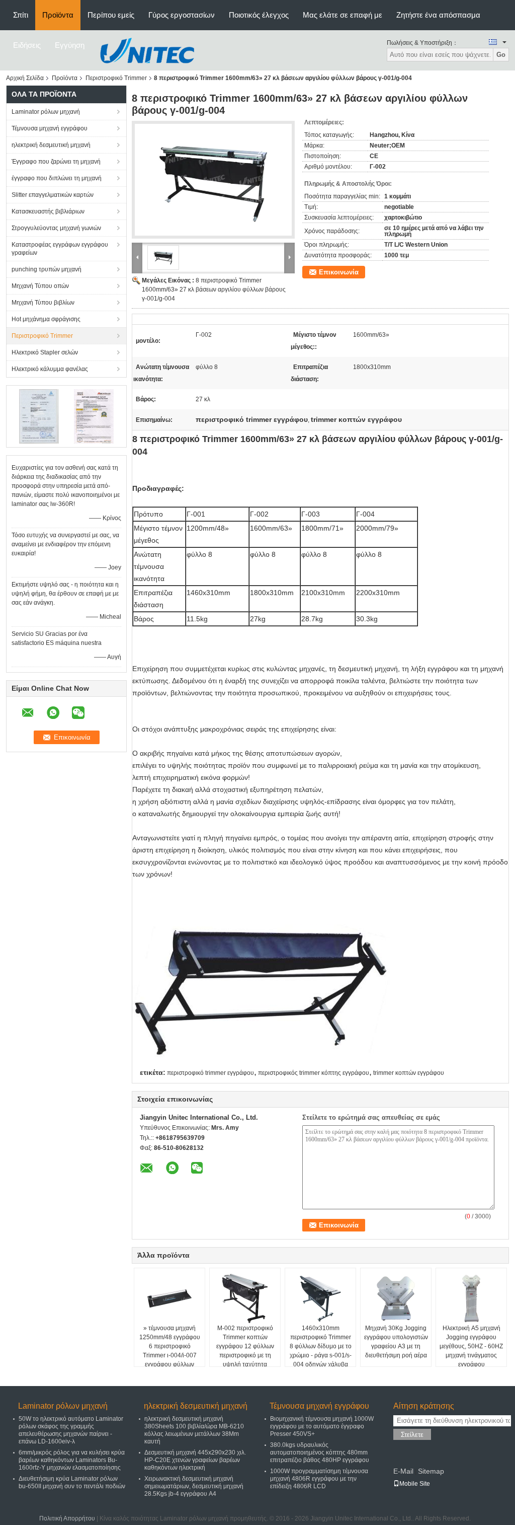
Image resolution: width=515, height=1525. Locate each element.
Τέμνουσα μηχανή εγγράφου (50, 128)
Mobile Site (414, 1483)
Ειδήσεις (27, 45)
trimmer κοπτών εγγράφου (408, 1072)
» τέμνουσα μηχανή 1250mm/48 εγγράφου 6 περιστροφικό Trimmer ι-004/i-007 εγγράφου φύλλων (169, 1346)
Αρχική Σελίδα (25, 78)
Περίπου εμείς (111, 15)
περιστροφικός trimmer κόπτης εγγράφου (313, 1072)
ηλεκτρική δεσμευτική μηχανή (51, 145)
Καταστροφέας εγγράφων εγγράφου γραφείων (60, 248)
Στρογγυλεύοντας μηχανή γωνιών (56, 228)
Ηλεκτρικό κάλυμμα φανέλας (50, 369)
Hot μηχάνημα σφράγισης (46, 319)
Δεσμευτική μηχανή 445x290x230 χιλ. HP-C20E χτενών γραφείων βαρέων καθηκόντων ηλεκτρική (195, 1460)
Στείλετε (412, 1434)
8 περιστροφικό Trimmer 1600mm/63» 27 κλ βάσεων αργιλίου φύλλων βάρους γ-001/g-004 (214, 289)
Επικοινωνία (339, 272)
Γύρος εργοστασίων (181, 15)
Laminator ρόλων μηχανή (46, 111)
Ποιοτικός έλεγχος (259, 15)
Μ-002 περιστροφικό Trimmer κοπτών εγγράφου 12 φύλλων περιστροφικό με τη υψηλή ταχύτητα (245, 1346)
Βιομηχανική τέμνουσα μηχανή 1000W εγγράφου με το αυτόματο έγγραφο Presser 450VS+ (322, 1426)
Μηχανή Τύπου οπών (40, 285)
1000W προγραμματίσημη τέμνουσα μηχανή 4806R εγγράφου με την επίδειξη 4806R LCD (319, 1479)
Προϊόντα (57, 15)
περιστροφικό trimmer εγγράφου (210, 1072)
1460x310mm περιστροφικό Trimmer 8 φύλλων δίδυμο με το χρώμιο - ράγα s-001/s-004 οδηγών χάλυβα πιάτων (321, 1351)
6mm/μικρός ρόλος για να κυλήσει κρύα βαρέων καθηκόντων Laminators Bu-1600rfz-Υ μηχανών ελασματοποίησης (72, 1460)
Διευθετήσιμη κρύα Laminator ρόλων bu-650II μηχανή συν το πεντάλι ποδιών (72, 1482)
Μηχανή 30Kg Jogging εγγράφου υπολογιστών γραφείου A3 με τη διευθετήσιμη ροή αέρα (396, 1342)
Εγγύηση (69, 45)
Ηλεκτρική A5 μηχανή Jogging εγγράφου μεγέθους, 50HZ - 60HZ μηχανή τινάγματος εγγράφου (471, 1346)
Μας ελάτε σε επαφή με (342, 15)
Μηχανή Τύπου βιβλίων (43, 302)
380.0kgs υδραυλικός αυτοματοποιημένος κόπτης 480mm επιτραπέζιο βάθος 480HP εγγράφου (319, 1452)
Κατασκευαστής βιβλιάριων (48, 211)
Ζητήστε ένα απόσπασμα (438, 15)
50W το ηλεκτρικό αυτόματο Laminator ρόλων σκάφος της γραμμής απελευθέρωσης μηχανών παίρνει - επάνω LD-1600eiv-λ (71, 1430)
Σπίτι (20, 15)
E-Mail (403, 1471)
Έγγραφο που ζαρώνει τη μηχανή (56, 161)
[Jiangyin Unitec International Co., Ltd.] (147, 49)
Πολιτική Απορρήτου (67, 1518)
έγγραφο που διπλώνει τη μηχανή (57, 178)
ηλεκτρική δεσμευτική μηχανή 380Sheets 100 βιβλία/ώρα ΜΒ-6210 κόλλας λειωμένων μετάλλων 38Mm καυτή (194, 1430)
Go (500, 54)
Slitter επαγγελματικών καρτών (53, 194)
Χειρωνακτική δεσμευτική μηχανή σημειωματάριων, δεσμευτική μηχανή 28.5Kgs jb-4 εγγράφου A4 (193, 1486)
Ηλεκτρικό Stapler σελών (45, 352)
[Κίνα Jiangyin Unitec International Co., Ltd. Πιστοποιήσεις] (39, 415)
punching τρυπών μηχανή (46, 269)
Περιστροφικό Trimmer (116, 78)
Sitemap (431, 1471)
